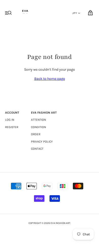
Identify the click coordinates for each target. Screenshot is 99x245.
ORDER (35, 134)
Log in (9, 119)
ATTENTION (38, 119)
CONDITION (38, 127)
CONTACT (37, 148)
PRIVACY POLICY (42, 141)
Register (11, 127)
